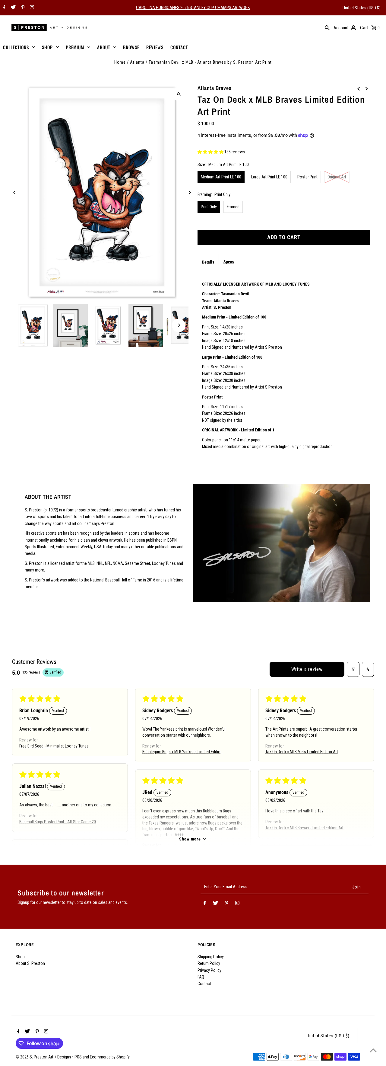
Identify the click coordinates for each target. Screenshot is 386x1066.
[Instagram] (31, 8)
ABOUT (103, 47)
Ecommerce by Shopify (110, 1057)
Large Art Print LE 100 (269, 176)
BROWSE (131, 47)
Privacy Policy (209, 970)
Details (208, 262)
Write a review (307, 669)
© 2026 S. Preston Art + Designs (44, 1057)
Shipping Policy (211, 956)
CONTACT (179, 47)
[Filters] (353, 669)
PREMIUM (75, 47)
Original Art (336, 176)
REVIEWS (154, 47)
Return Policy (209, 963)
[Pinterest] (22, 8)
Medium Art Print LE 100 (221, 176)
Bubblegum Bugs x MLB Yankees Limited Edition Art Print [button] (182, 752)
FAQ (201, 977)
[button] (211, 151)
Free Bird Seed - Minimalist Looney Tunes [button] (54, 745)
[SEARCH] (327, 27)
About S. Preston (30, 963)
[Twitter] (12, 8)
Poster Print (307, 176)
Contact (204, 983)
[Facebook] (3, 8)
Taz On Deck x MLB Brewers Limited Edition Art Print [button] (304, 828)
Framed (233, 206)
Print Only (209, 206)
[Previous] (15, 192)
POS (78, 1057)
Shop (20, 956)
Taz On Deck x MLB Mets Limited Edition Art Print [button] (301, 752)
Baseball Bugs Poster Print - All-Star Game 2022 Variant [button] (59, 822)
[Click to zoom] (178, 94)
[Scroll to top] (373, 1050)
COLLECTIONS (16, 47)
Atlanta (137, 62)
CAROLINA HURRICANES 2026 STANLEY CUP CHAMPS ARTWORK (193, 7)
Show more (190, 839)
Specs (228, 261)
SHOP (47, 47)
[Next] (189, 192)
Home (120, 62)
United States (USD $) (362, 8)
